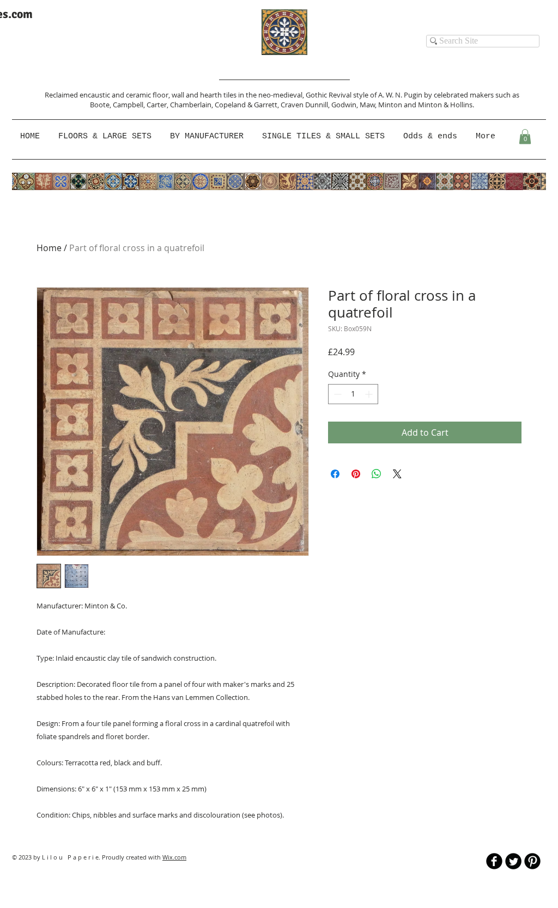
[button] (208, 137)
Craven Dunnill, (306, 104)
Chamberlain (190, 104)
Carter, (158, 104)
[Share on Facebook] (335, 473)
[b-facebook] (494, 861)
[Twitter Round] (513, 861)
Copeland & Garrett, (248, 104)
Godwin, (345, 104)
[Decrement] (336, 394)
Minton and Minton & (414, 104)
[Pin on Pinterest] (355, 473)
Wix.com (174, 857)
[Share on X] (397, 473)
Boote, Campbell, (118, 104)
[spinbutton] (353, 394)
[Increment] (370, 394)
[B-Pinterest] (532, 861)
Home (49, 248)
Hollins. (462, 104)
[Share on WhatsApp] (376, 473)
